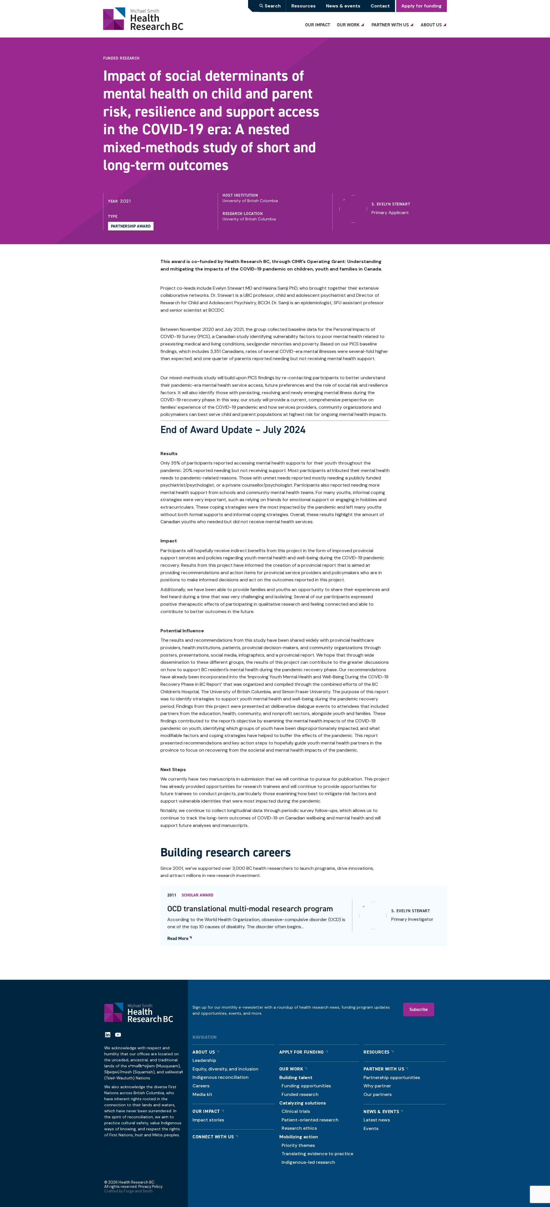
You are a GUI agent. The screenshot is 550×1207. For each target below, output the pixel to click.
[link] (390, 209)
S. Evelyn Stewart (391, 204)
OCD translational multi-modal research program (250, 908)
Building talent (296, 1077)
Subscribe (418, 1009)
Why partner (377, 1086)
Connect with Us (213, 1137)
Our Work (348, 24)
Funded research (300, 1094)
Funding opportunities (306, 1086)
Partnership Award (131, 226)
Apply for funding (421, 6)
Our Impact (317, 24)
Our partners (378, 1094)
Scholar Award (197, 895)
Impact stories (208, 1120)
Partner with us (384, 1069)
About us (203, 1052)
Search (273, 6)
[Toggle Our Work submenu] (363, 23)
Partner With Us (390, 24)
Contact (380, 6)
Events (371, 1128)
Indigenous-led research (308, 1162)
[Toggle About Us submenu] (445, 23)
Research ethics (299, 1128)
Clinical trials (296, 1111)
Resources (303, 6)
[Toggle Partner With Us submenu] (412, 23)
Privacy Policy (150, 1186)
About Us (431, 24)
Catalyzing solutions (302, 1103)
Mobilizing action (298, 1137)
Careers (200, 1086)
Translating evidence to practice (317, 1154)
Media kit (202, 1094)
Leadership (204, 1060)
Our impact (206, 1111)
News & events (343, 6)
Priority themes (298, 1145)
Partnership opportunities (392, 1077)
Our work (291, 1069)
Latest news (377, 1120)
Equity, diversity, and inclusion (225, 1069)
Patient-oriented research (310, 1120)
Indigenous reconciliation (220, 1077)
